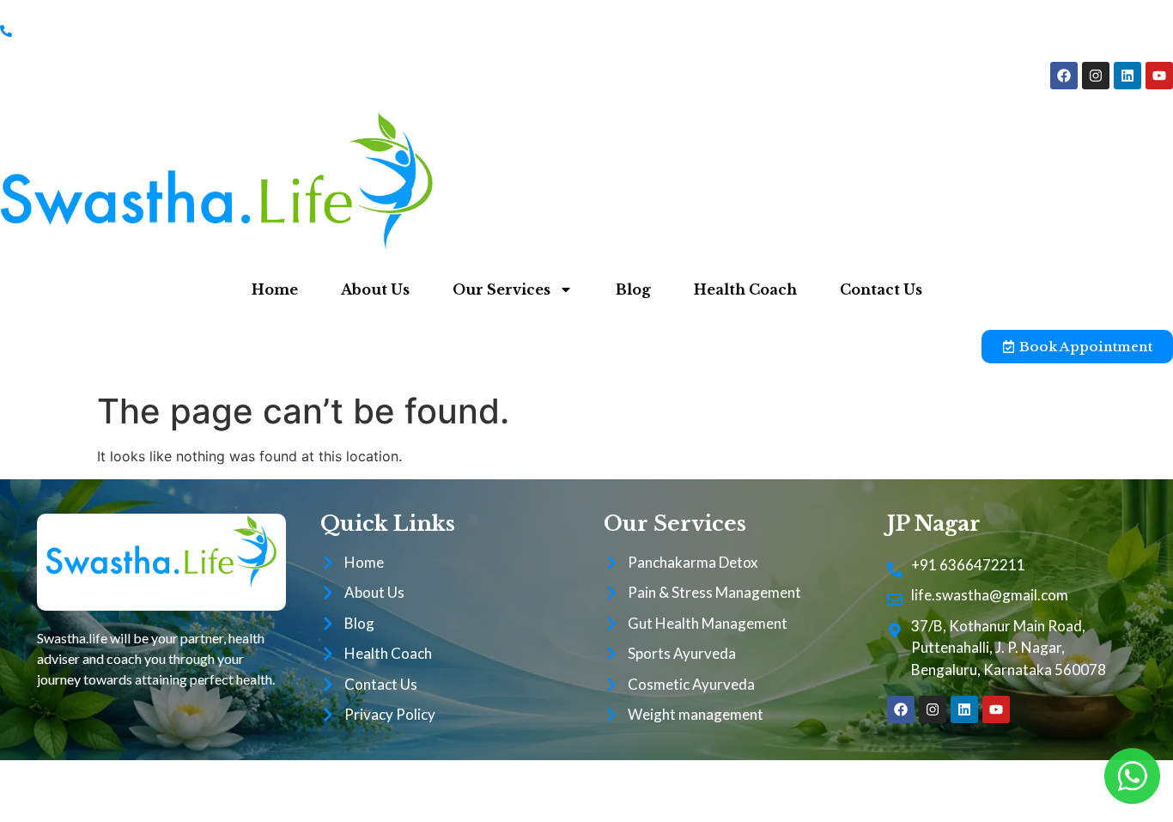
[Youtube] (1159, 75)
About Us (375, 289)
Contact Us (881, 289)
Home (275, 289)
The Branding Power (777, 790)
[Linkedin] (1127, 75)
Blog (633, 289)
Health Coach (745, 289)
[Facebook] (1064, 75)
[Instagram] (1095, 75)
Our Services (501, 289)
